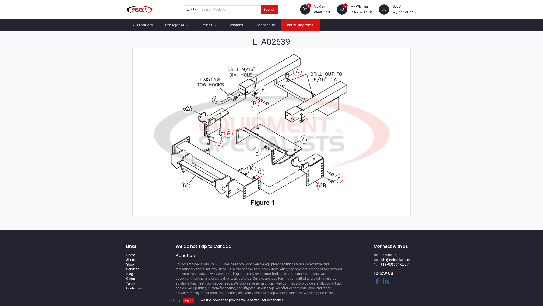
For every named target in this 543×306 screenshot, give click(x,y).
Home (130, 255)
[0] (305, 9)
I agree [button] (188, 300)
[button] (191, 9)
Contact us (134, 288)
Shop (130, 264)
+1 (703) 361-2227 (395, 264)
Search (269, 9)
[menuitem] (142, 25)
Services (132, 269)
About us (132, 260)
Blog (129, 274)
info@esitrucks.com (395, 260)
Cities (130, 279)
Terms (131, 284)
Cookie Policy (172, 300)
